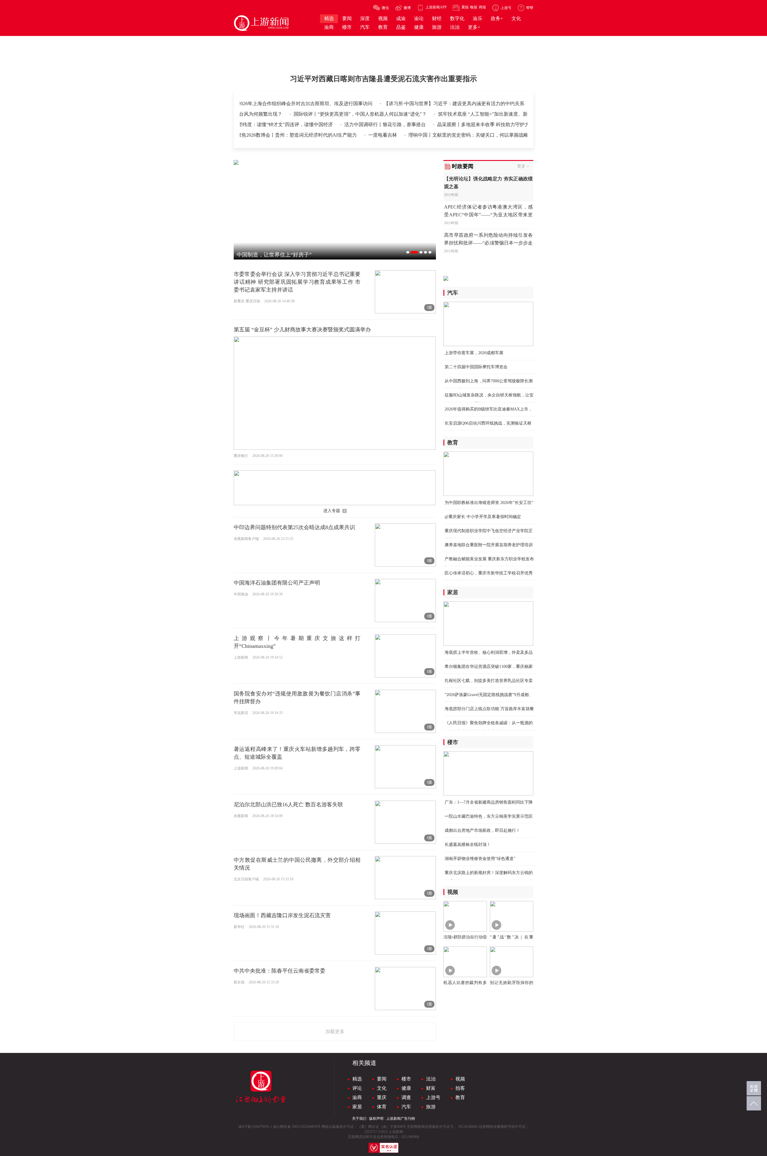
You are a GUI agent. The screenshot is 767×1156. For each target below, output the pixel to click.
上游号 (433, 1097)
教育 (460, 1097)
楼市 (406, 1078)
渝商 (357, 1097)
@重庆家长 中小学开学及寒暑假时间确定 (483, 516)
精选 (357, 1078)
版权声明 (376, 1118)
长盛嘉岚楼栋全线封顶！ (468, 844)
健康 (406, 1088)
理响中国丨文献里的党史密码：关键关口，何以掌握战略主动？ (457, 135)
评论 (357, 1088)
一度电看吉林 (365, 135)
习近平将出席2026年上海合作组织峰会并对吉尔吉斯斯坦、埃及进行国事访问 (322, 103)
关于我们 (359, 1118)
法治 (431, 1078)
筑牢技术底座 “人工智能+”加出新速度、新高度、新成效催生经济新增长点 (492, 114)
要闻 (381, 1078)
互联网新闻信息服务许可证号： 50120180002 (442, 1127)
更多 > (523, 166)
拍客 (460, 1088)
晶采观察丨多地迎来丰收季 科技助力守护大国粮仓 (471, 124)
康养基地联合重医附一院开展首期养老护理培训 (489, 545)
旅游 (431, 1106)
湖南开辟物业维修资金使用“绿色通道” (480, 858)
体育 (381, 1106)
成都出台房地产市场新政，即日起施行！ (482, 830)
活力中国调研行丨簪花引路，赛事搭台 (366, 124)
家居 (357, 1106)
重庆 (381, 1097)
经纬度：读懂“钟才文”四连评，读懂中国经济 (266, 124)
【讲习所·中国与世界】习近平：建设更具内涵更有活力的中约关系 (484, 103)
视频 (460, 1078)
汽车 (406, 1106)
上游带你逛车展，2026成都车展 (474, 353)
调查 (406, 1097)
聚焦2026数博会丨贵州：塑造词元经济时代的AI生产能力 (279, 135)
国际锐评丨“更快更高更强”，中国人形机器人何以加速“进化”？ (337, 114)
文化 (381, 1088)
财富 (431, 1088)
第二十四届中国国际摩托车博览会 (476, 367)
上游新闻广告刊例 (400, 1118)
